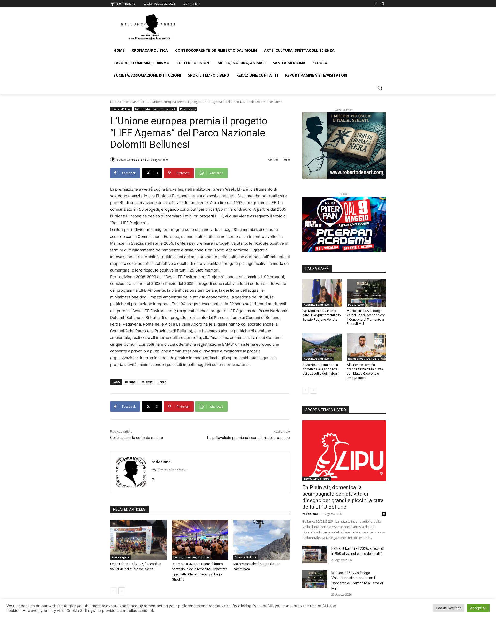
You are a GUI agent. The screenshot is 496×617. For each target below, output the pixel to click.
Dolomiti (147, 382)
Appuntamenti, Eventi (318, 304)
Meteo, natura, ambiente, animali (155, 109)
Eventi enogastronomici (363, 358)
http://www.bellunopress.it (169, 469)
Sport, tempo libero (317, 478)
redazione (138, 159)
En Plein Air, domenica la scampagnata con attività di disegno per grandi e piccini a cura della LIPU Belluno (343, 497)
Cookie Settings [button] (448, 608)
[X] (383, 4)
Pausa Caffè (356, 304)
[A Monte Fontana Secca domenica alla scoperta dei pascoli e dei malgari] (322, 347)
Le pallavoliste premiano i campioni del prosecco (248, 437)
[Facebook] (376, 4)
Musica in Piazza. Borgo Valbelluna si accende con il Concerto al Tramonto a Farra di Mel (366, 317)
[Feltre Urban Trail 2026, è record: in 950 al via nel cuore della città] (138, 540)
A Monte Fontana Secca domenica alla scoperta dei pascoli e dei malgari (320, 369)
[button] (380, 87)
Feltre (162, 382)
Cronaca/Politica (134, 102)
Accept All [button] (478, 608)
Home (114, 102)
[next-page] (121, 590)
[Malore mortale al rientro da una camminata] (261, 540)
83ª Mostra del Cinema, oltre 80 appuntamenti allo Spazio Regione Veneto (321, 315)
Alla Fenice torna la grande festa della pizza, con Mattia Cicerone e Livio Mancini (365, 371)
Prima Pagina (188, 109)
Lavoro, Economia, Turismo (191, 557)
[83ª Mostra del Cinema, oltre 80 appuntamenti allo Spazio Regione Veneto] (322, 293)
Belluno (130, 382)
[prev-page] (113, 590)
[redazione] (113, 159)
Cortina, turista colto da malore (136, 437)
